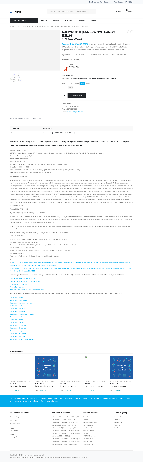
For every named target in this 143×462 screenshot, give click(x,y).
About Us (117, 419)
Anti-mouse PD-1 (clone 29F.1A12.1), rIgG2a (66, 417)
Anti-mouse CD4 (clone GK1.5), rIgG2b (64, 425)
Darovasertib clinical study (18, 325)
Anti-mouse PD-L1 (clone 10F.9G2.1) (63, 419)
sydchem (74, 67)
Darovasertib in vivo (16, 319)
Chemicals (25, 26)
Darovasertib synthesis (17, 308)
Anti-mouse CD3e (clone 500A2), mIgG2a (64, 422)
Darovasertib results (16, 297)
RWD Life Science (88, 430)
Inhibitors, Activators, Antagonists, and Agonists (45, 26)
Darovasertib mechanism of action (21, 303)
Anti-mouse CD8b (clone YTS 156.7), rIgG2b (65, 441)
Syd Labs (86, 417)
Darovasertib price (16, 306)
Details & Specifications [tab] (19, 118)
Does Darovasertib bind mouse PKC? (22, 278)
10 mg (70, 83)
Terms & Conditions (81, 457)
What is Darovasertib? (17, 287)
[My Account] (117, 11)
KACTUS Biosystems (90, 436)
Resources (68, 20)
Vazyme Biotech (88, 441)
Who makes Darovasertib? (19, 284)
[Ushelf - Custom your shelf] (15, 11)
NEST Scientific (88, 444)
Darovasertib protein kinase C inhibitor (22, 339)
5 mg (82, 83)
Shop (17, 26)
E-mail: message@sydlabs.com (99, 2)
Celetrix (85, 419)
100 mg (77, 83)
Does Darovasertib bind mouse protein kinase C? (26, 281)
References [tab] (37, 118)
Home (12, 26)
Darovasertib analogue (17, 311)
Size (63, 83)
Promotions (81, 20)
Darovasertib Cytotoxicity (18, 328)
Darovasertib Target (16, 331)
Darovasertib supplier (17, 322)
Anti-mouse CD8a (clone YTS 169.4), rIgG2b (65, 430)
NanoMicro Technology (90, 422)
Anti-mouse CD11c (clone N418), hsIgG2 (64, 444)
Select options (29, 359)
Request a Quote (15, 424)
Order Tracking (14, 417)
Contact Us (117, 417)
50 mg (88, 83)
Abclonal (85, 433)
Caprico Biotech (88, 439)
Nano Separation (88, 425)
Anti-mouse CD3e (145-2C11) (61, 436)
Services (56, 20)
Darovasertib (66, 44)
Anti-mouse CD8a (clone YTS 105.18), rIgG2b (66, 439)
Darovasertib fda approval (18, 300)
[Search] (92, 11)
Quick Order (13, 420)
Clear (71, 87)
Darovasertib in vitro (16, 317)
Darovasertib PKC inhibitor (18, 333)
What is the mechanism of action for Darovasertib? (27, 290)
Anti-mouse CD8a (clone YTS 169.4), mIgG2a (66, 433)
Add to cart (78, 96)
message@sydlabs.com (75, 112)
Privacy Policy (119, 422)
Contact (93, 20)
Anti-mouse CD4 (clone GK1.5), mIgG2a (64, 428)
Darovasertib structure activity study (22, 314)
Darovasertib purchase (17, 336)
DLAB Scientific (88, 428)
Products (44, 20)
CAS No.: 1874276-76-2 (81, 44)
